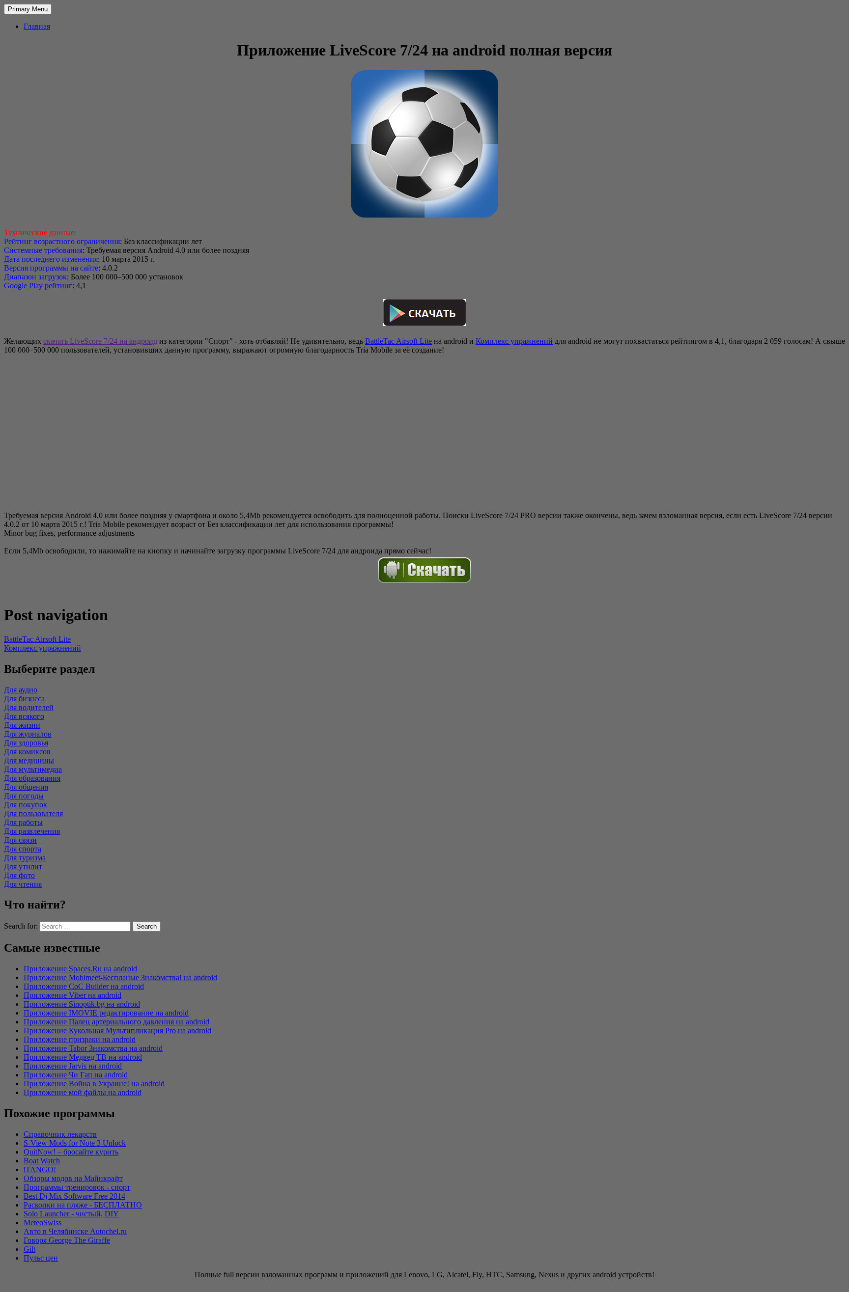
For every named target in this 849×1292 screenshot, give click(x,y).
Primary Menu (28, 9)
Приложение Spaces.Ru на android (80, 968)
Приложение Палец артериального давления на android (116, 1021)
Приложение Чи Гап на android (76, 1075)
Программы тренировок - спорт (77, 1187)
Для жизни (22, 725)
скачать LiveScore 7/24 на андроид (100, 341)
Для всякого (24, 716)
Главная (37, 26)
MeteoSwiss (42, 1222)
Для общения (26, 787)
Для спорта (22, 849)
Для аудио (20, 690)
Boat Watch (42, 1160)
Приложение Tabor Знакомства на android (93, 1048)
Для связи (20, 840)
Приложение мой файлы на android (83, 1092)
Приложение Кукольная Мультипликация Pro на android (117, 1030)
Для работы (23, 822)
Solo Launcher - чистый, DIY (71, 1214)
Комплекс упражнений (514, 341)
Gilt (29, 1249)
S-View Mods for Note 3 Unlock (75, 1143)
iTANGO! (40, 1169)
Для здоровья (26, 743)
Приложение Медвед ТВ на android (83, 1057)
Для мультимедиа (33, 769)
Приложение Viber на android (72, 995)
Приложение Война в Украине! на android (94, 1083)
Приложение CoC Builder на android (84, 986)
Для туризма (25, 857)
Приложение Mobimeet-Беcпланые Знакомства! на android (120, 977)
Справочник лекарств (60, 1134)
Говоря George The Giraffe (67, 1240)
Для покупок (25, 804)
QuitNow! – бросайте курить (71, 1152)
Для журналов (28, 734)
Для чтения (23, 884)
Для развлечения (32, 831)
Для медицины (29, 760)
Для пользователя (33, 813)
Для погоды (24, 796)
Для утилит (23, 866)
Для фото (19, 875)
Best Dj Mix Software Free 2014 (74, 1196)
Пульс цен (41, 1258)
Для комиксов (27, 751)
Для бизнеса (24, 698)
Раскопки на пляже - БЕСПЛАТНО (83, 1205)
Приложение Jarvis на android (73, 1066)
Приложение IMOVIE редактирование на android (106, 1013)
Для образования (32, 778)
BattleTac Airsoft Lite (398, 341)
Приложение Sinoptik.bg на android (82, 1004)
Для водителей (29, 707)
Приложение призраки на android (80, 1039)
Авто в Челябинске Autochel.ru (75, 1231)
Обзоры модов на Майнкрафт (73, 1178)
